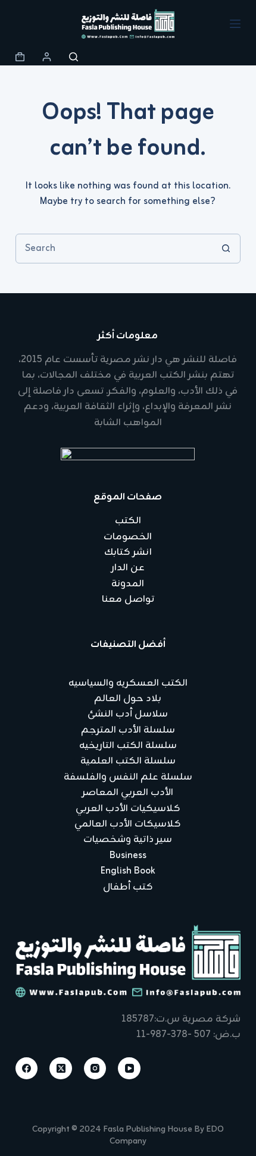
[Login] (46, 56)
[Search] (73, 56)
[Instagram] (95, 1068)
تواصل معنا (128, 599)
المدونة (127, 584)
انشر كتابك (128, 552)
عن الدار (128, 568)
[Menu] (235, 23)
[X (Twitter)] (60, 1068)
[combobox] (113, 248)
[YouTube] (129, 1068)
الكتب (128, 521)
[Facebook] (26, 1068)
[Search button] (225, 248)
